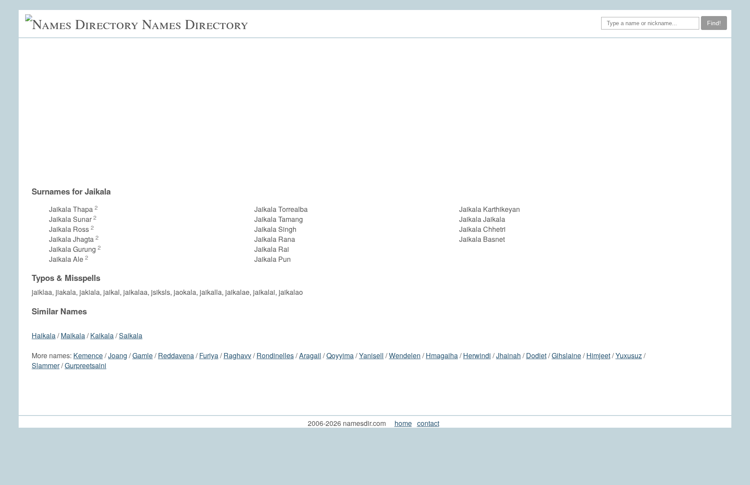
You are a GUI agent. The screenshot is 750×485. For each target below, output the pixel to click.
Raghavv (237, 355)
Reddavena (176, 355)
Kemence (88, 355)
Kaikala (102, 335)
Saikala (130, 335)
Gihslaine (566, 355)
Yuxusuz (628, 355)
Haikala (44, 335)
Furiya (208, 355)
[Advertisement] (379, 112)
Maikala (73, 335)
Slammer (45, 365)
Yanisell (371, 355)
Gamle (142, 355)
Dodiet (536, 355)
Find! (714, 23)
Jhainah (508, 355)
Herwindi (477, 355)
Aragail (310, 355)
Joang (117, 355)
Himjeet (598, 355)
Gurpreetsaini (85, 365)
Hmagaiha (442, 355)
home (403, 423)
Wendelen (405, 355)
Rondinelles (275, 355)
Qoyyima (340, 355)
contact (428, 423)
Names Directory (195, 23)
